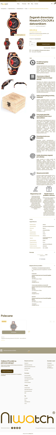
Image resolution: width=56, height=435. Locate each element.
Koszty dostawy (27, 375)
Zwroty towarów (27, 382)
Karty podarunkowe (28, 391)
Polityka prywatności (28, 364)
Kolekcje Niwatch (20, 8)
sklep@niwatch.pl (35, 282)
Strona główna (3, 8)
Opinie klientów (27, 401)
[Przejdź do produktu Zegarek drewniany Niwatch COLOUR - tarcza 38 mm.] (13, 327)
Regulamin (26, 363)
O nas (25, 403)
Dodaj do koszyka (46, 44)
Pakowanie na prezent (28, 389)
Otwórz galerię (21, 34)
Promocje (26, 370)
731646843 (34, 281)
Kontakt (26, 398)
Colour (26, 8)
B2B (25, 392)
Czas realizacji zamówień (28, 378)
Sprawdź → (37, 0)
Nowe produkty (27, 368)
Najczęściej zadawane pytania (29, 366)
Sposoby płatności (28, 377)
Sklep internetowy (27, 433)
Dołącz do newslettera (7, 371)
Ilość (30, 41)
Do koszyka (13, 332)
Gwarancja (26, 380)
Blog (25, 399)
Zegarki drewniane (11, 8)
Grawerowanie (27, 387)
